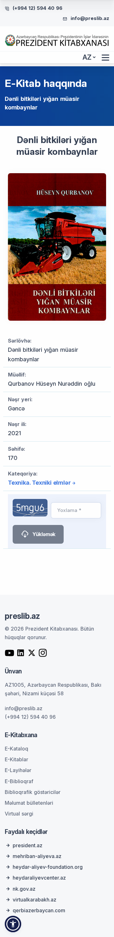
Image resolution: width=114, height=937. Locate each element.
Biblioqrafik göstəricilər (32, 792)
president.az (27, 845)
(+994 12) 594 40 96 (37, 8)
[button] (13, 924)
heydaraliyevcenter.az (39, 878)
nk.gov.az (24, 889)
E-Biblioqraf (19, 781)
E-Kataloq (16, 748)
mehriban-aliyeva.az (37, 856)
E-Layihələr (18, 770)
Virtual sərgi (19, 813)
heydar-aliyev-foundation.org (48, 867)
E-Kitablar (16, 759)
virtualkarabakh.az (34, 899)
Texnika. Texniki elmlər (39, 482)
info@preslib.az (90, 18)
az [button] (87, 57)
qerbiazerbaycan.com (39, 910)
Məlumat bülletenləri (29, 803)
